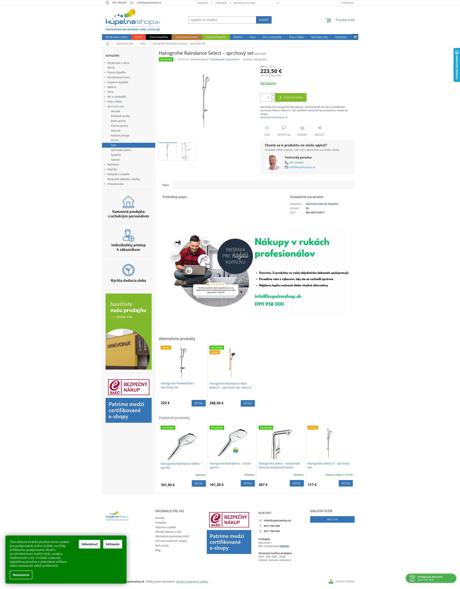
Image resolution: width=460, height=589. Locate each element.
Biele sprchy (118, 121)
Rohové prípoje (120, 135)
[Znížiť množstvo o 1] (273, 99)
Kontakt (203, 3)
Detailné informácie (272, 117)
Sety (113, 145)
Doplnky (112, 169)
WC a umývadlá (116, 96)
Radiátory (113, 164)
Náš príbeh (162, 545)
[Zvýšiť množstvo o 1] (273, 95)
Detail (198, 403)
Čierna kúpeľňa (116, 72)
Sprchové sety (115, 106)
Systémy (116, 155)
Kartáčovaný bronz (118, 77)
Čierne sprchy (119, 125)
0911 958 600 (272, 531)
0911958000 (296, 162)
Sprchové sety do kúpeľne (322, 203)
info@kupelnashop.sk (302, 167)
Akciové (115, 111)
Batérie (111, 87)
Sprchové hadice (121, 150)
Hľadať (264, 20)
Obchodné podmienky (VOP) (172, 536)
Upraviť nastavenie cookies (192, 581)
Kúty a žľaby (114, 101)
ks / (332, 519)
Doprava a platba (244, 3)
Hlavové (115, 130)
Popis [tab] (165, 185)
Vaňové (115, 159)
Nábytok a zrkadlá (118, 174)
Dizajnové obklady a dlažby (123, 179)
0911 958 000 (272, 526)
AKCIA (111, 67)
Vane (110, 91)
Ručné (115, 140)
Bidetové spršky (120, 116)
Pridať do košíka (293, 97)
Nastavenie (21, 575)
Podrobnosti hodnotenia (224, 59)
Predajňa (220, 3)
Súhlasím (112, 544)
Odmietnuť (90, 544)
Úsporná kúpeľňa (117, 82)
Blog (158, 550)
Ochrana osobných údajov (171, 541)
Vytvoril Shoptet (345, 581)
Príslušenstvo (115, 184)
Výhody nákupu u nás (168, 531)
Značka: (255, 59)
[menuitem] (116, 37)
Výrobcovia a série (118, 63)
